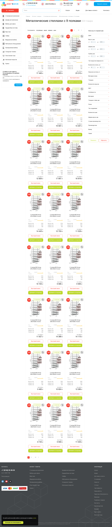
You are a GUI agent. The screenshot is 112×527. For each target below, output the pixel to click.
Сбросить (104, 140)
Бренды (96, 509)
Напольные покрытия (11, 59)
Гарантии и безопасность (101, 494)
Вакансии (96, 497)
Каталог (11, 10)
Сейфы (7, 35)
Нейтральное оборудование (13, 43)
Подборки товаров (99, 500)
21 (78, 30)
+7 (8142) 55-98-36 (8, 470)
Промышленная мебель (11, 47)
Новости (96, 482)
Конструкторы (98, 515)
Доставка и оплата (91, 10)
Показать (93, 140)
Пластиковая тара (10, 55)
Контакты (106, 10)
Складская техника (10, 51)
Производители (98, 506)
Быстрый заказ (35, 77)
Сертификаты (98, 488)
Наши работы (98, 491)
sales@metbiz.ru (50, 4)
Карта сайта (97, 512)
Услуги (68, 10)
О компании (97, 479)
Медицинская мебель (11, 39)
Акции (77, 10)
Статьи (96, 485)
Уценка (7, 63)
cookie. (34, 518)
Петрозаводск (32, 5)
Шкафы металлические (11, 20)
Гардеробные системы (11, 27)
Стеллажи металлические (12, 16)
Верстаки (8, 31)
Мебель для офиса (10, 24)
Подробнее (18, 84)
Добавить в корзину (36, 82)
